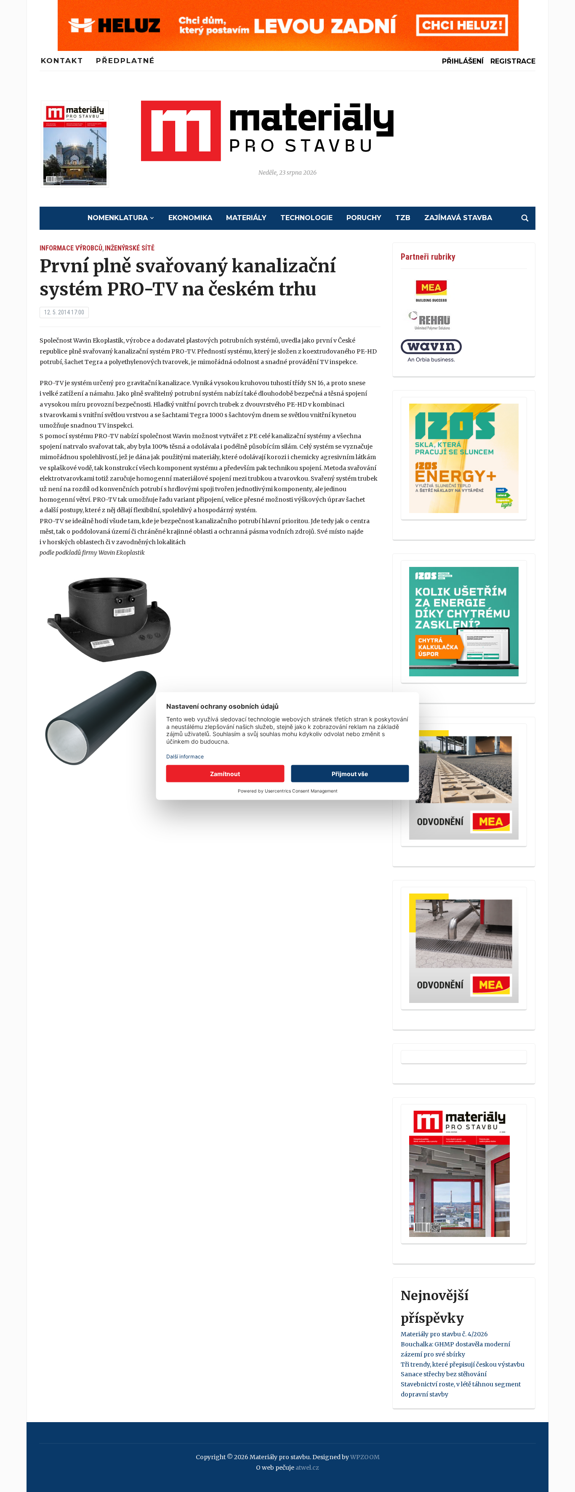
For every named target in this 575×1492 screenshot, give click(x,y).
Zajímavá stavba (458, 218)
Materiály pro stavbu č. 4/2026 (444, 1334)
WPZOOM (365, 1457)
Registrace (512, 61)
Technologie (306, 218)
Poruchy (363, 218)
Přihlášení (463, 61)
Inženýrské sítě (129, 248)
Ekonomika (190, 218)
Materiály (246, 218)
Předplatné (125, 60)
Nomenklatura (118, 218)
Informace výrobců (71, 248)
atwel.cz (307, 1467)
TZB (402, 218)
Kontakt (62, 60)
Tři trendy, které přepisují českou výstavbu (462, 1364)
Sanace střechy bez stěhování (444, 1374)
